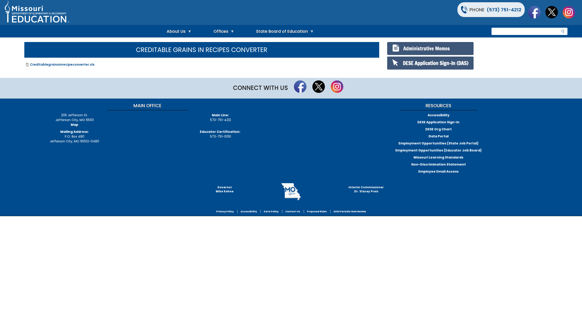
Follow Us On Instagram (571, 12)
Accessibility (438, 115)
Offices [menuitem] (219, 32)
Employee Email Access (438, 171)
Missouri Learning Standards (438, 157)
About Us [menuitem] (175, 32)
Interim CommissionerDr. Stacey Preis (366, 189)
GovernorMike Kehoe (224, 189)
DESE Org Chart (438, 129)
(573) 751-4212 (504, 10)
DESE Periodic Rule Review (350, 211)
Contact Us (292, 211)
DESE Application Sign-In (438, 122)
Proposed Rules (317, 211)
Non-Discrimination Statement (438, 164)
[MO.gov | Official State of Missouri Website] (291, 192)
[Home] (147, 12)
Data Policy (271, 211)
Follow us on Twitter (553, 12)
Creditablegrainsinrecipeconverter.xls (62, 64)
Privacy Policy (225, 211)
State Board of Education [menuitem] (281, 32)
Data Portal (439, 136)
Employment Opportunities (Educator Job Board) (438, 150)
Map (74, 124)
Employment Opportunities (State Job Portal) (439, 143)
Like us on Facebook (536, 12)
